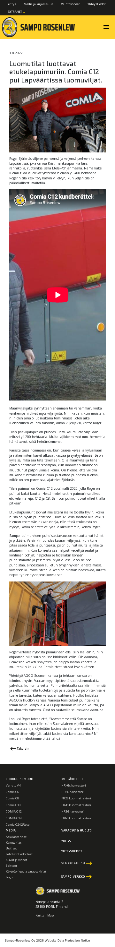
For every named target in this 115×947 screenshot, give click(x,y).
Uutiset (11, 848)
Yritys (12, 4)
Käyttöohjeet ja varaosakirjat (26, 871)
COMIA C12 (13, 811)
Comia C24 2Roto (17, 824)
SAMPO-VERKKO (77, 877)
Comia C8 (12, 798)
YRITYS (66, 841)
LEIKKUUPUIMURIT (20, 779)
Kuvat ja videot (16, 860)
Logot (10, 877)
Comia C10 (13, 805)
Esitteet (11, 866)
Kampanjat (13, 842)
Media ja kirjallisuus (38, 4)
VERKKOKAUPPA (77, 863)
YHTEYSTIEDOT (71, 851)
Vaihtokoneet (70, 4)
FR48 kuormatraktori (76, 805)
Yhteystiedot (97, 4)
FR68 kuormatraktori (76, 818)
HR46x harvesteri (73, 785)
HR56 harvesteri (72, 792)
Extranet (17, 11)
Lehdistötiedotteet (19, 854)
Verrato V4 (13, 785)
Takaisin (19, 749)
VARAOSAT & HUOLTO (76, 830)
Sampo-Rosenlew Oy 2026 (24, 940)
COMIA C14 (13, 818)
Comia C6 (12, 792)
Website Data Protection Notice (67, 940)
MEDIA (11, 830)
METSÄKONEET (72, 779)
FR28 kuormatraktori (76, 798)
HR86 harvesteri (72, 811)
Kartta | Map (44, 915)
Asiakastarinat (16, 837)
